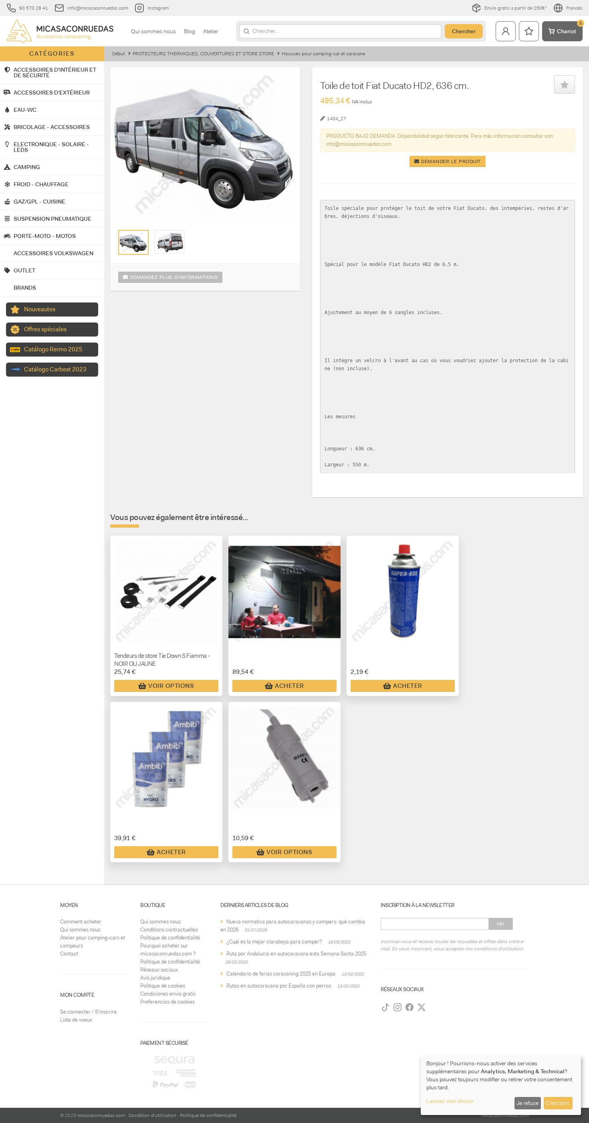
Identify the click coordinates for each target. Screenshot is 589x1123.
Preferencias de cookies (167, 1001)
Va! (500, 924)
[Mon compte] (506, 31)
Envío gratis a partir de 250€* (515, 8)
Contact (69, 953)
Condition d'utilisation (152, 1115)
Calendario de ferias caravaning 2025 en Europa (280, 973)
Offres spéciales (45, 329)
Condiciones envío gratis (168, 993)
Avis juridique (155, 977)
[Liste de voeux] (529, 31)
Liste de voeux (76, 1019)
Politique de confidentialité (170, 937)
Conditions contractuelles (169, 929)
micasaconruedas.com (101, 1115)
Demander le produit (450, 161)
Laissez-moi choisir (450, 1101)
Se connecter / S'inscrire (88, 1011)
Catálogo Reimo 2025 (53, 349)
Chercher (464, 31)
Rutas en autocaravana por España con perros (278, 985)
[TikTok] (385, 1007)
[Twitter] (421, 1007)
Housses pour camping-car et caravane (323, 53)
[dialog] (501, 1085)
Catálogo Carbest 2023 (55, 369)
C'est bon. (558, 1103)
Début (118, 53)
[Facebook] (409, 1007)
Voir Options (171, 686)
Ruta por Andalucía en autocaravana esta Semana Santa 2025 (296, 953)
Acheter (289, 686)
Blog (189, 31)
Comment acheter (80, 921)
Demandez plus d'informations (173, 277)
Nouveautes (39, 309)
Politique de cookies (162, 985)
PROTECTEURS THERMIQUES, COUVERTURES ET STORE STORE (203, 53)
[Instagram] (397, 1007)
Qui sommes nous (153, 31)
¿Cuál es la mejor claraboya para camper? (274, 941)
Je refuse (527, 1103)
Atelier (210, 31)
